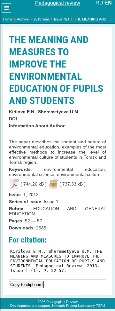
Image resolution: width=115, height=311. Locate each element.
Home (7, 19)
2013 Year (41, 19)
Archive (23, 19)
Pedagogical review (57, 3)
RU (99, 2)
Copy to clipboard (26, 284)
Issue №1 (61, 19)
